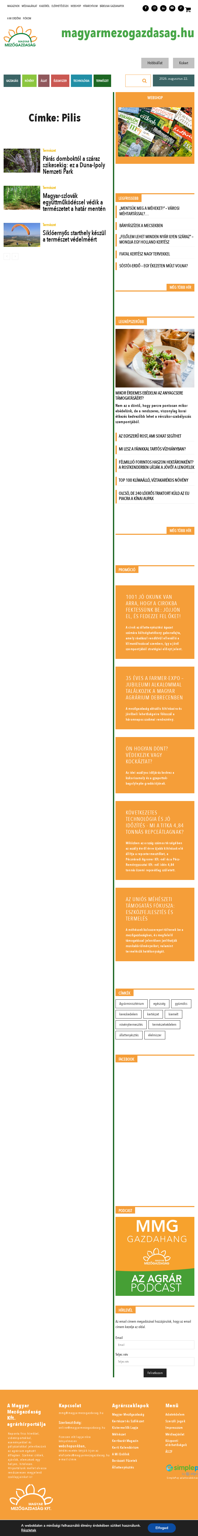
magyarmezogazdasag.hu (127, 33)
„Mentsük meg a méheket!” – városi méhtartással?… (149, 211)
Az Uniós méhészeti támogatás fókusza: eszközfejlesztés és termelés (150, 909)
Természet (49, 151)
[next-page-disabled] (15, 256)
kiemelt (173, 1014)
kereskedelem (128, 1014)
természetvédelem (164, 1024)
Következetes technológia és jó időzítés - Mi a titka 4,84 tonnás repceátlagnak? (155, 822)
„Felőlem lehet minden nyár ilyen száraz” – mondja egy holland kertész (156, 239)
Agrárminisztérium (131, 1003)
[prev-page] (7, 256)
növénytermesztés (131, 1024)
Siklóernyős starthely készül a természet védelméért (74, 236)
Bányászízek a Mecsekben (141, 225)
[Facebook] (146, 8)
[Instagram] (154, 8)
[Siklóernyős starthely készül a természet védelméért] (22, 235)
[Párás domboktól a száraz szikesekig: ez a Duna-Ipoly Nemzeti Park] (22, 160)
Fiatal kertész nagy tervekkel (144, 254)
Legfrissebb (128, 198)
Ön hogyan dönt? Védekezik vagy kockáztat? (147, 755)
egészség (159, 1003)
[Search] (144, 81)
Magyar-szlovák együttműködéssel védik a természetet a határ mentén (74, 202)
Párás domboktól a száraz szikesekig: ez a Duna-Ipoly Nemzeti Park (74, 165)
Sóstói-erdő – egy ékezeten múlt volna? (153, 266)
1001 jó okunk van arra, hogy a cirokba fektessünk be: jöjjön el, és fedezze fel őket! (153, 606)
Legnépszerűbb (131, 322)
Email (119, 1337)
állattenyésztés (129, 1035)
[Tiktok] (181, 8)
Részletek (28, 1530)
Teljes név (122, 1354)
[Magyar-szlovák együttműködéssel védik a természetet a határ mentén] (22, 197)
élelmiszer (154, 1035)
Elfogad (161, 1527)
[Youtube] (172, 8)
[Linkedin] (163, 8)
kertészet (153, 1014)
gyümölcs (181, 1003)
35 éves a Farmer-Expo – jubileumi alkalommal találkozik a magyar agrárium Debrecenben (155, 688)
